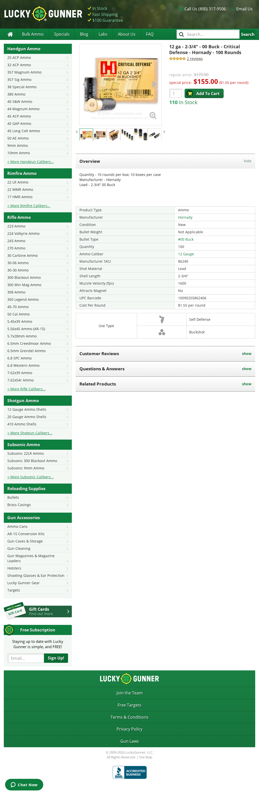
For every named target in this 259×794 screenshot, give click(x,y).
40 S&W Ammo (19, 101)
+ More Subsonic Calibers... (30, 476)
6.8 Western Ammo (23, 365)
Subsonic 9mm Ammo (25, 468)
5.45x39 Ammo (19, 321)
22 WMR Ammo (20, 189)
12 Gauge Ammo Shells (26, 409)
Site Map (145, 757)
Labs (103, 34)
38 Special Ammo (21, 86)
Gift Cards (41, 611)
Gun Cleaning (18, 548)
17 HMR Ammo (19, 196)
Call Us (205, 9)
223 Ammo (16, 226)
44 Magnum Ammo (23, 108)
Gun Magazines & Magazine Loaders (31, 558)
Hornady (185, 217)
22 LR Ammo (17, 182)
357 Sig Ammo (19, 79)
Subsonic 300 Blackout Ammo (32, 460)
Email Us (244, 9)
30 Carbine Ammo (22, 255)
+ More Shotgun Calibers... (29, 432)
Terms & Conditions (129, 717)
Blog (84, 34)
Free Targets (129, 705)
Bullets (13, 497)
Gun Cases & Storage (25, 541)
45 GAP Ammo (19, 123)
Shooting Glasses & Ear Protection (35, 575)
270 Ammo (16, 248)
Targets (13, 590)
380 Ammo (16, 94)
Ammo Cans (17, 526)
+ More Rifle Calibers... (26, 389)
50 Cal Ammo (18, 314)
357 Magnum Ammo (24, 72)
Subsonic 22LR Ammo (25, 453)
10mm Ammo (18, 152)
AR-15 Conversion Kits (26, 533)
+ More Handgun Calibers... (30, 161)
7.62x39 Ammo (19, 372)
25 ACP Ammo (19, 57)
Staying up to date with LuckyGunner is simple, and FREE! (37, 644)
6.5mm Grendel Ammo (26, 350)
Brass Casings (19, 504)
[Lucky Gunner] (10, 34)
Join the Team (130, 693)
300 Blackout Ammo (24, 277)
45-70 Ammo (18, 306)
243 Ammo (16, 240)
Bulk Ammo (33, 34)
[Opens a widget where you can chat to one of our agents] (24, 785)
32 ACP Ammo (19, 64)
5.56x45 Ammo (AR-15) (26, 328)
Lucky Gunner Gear (23, 582)
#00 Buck (185, 239)
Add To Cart (208, 93)
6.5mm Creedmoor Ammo (29, 343)
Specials (62, 34)
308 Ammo (16, 292)
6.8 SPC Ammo (19, 358)
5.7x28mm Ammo (22, 336)
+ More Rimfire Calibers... (28, 205)
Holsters (14, 568)
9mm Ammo (17, 145)
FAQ (150, 34)
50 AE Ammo (18, 138)
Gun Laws (129, 741)
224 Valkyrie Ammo (23, 233)
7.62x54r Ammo (20, 380)
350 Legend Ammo (23, 299)
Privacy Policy (129, 729)
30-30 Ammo (18, 270)
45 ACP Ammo (19, 116)
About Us (127, 34)
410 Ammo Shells (21, 424)
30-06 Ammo (18, 262)
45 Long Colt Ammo (23, 130)
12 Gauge (186, 254)
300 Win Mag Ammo (24, 284)
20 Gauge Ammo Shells (26, 416)
